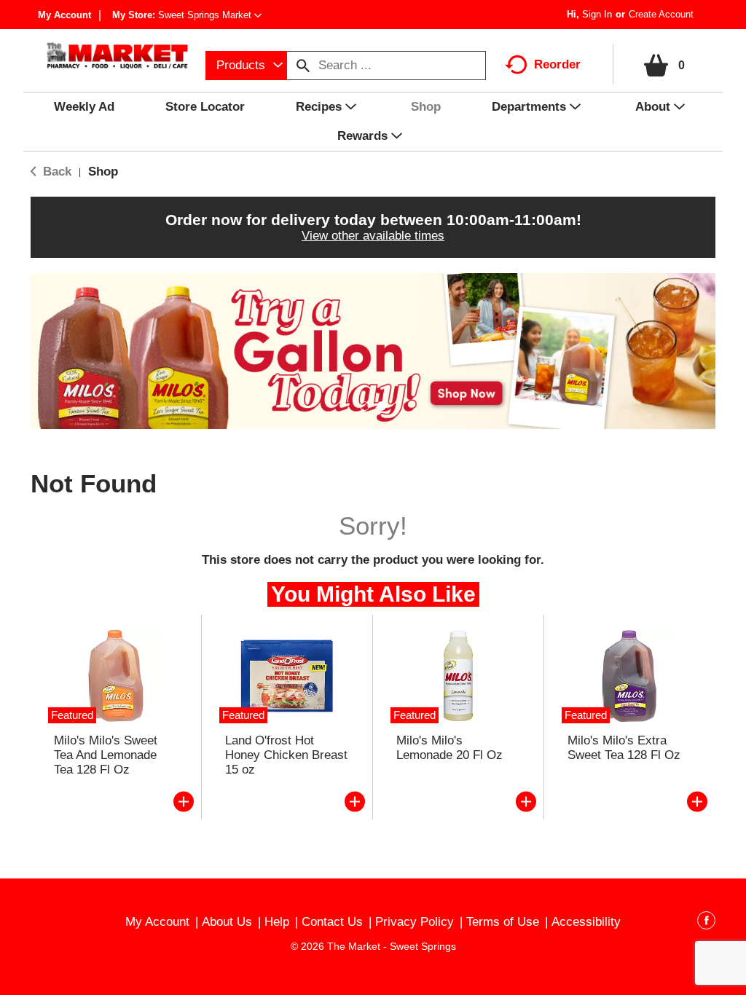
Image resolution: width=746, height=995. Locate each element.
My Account (64, 14)
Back (55, 171)
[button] (210, 14)
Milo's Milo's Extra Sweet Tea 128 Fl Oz (624, 748)
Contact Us (332, 922)
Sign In (597, 14)
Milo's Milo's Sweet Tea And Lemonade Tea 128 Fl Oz (105, 755)
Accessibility (586, 922)
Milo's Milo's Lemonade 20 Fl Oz (449, 748)
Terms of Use (502, 922)
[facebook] (706, 923)
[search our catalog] (303, 65)
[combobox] (246, 65)
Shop (103, 171)
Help (276, 922)
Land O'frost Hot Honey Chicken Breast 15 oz (286, 755)
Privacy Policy (414, 922)
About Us (227, 922)
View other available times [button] (373, 236)
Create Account (661, 14)
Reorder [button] (557, 64)
